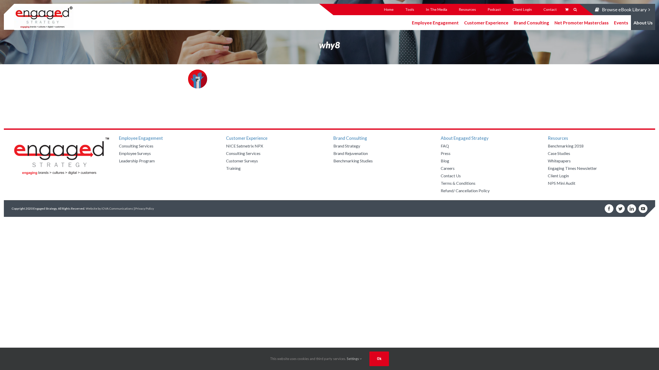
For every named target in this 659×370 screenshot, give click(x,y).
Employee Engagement (435, 22)
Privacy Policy (144, 208)
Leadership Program (137, 160)
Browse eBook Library (624, 9)
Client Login (558, 175)
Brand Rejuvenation (350, 153)
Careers (448, 168)
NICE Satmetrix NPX (244, 145)
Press (445, 153)
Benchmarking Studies (353, 160)
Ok (379, 359)
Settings (353, 359)
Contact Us (451, 175)
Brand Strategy (346, 145)
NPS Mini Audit (561, 183)
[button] (575, 9)
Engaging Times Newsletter (572, 168)
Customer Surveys (242, 160)
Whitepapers (559, 160)
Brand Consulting (531, 22)
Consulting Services (136, 145)
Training (233, 168)
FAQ (445, 145)
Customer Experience (486, 22)
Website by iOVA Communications (109, 208)
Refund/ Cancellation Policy (465, 190)
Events (621, 22)
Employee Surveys (135, 153)
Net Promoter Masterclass (581, 22)
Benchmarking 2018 (566, 145)
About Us (643, 22)
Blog (445, 160)
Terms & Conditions (458, 183)
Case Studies (559, 153)
